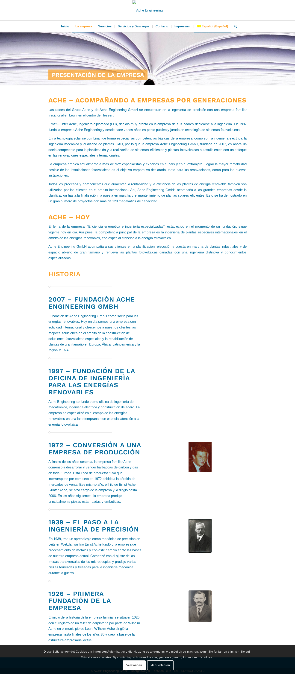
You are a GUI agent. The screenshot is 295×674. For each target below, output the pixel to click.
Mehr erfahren (160, 665)
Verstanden (134, 665)
